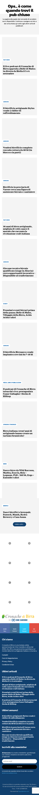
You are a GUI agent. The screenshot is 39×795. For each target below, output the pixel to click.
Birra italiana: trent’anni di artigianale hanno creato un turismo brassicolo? (17, 433)
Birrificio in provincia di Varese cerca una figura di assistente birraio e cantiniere (19, 189)
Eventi (5, 304)
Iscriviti (34, 624)
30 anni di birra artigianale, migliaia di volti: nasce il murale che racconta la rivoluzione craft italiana (17, 230)
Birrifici (5, 506)
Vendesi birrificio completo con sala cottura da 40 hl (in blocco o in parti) (17, 150)
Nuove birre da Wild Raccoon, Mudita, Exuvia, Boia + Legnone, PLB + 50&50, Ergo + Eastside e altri (18, 474)
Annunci (6, 102)
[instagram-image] (10, 543)
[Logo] (18, 617)
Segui (14, 624)
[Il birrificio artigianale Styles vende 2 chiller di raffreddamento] (19, 92)
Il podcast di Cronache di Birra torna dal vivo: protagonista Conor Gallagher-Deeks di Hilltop (19, 392)
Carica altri (19, 524)
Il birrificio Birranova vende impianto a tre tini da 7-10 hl (18, 353)
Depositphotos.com (23, 791)
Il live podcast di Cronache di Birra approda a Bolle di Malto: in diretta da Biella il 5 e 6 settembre (19, 70)
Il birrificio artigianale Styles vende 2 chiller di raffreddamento (18, 110)
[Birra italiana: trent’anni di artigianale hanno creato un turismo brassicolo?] (19, 414)
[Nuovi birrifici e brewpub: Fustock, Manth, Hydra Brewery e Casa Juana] (19, 496)
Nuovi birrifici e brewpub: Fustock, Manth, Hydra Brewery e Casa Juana (17, 514)
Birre (5, 464)
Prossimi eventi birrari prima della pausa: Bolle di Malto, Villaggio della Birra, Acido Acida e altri (19, 314)
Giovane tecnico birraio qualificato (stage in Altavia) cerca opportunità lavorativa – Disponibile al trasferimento (19, 272)
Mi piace (5, 624)
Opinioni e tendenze (9, 424)
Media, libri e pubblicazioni (12, 383)
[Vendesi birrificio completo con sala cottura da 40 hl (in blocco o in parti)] (19, 131)
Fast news (6, 60)
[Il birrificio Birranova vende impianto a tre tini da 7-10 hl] (19, 336)
